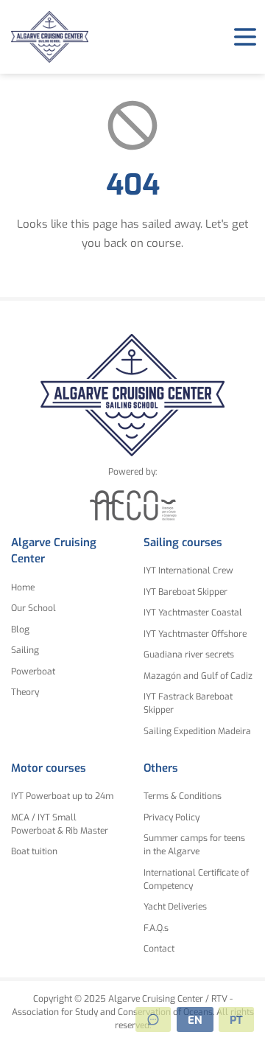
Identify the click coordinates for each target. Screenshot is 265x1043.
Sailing (25, 650)
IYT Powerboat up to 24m (62, 796)
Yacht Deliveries (175, 907)
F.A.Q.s (156, 928)
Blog (20, 629)
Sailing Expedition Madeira (197, 731)
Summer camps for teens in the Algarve (194, 844)
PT (236, 1020)
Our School (33, 608)
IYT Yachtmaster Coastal (193, 612)
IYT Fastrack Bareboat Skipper (188, 703)
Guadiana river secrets (189, 654)
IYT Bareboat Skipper (185, 592)
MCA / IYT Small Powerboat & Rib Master (59, 824)
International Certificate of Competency (196, 879)
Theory (25, 692)
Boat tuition (34, 851)
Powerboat (33, 671)
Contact (159, 949)
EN (195, 1020)
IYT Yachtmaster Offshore (195, 634)
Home (23, 587)
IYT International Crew (188, 570)
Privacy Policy (171, 817)
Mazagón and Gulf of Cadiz (198, 676)
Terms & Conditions (183, 796)
